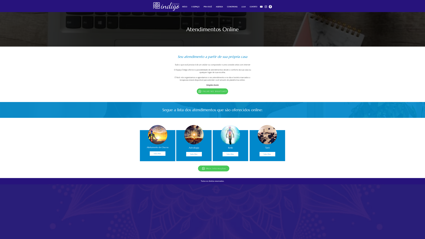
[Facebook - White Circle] (270, 6)
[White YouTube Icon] (261, 6)
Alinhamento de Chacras (157, 147)
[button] (208, 7)
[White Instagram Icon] (265, 6)
